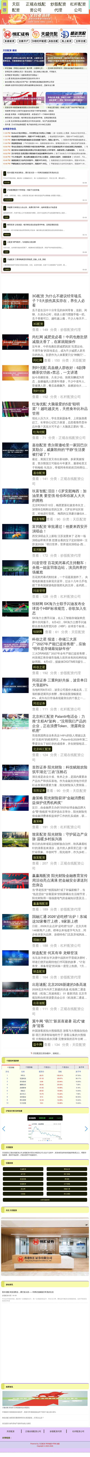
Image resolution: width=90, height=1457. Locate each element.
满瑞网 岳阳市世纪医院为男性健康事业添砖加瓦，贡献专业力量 (30, 85)
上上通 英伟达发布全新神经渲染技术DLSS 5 (22, 78)
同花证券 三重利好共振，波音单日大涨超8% (59, 682)
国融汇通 (39, 939)
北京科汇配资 (42, 749)
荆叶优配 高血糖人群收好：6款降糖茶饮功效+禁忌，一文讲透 (59, 370)
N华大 (23, 1453)
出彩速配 (39, 1003)
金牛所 (37, 1371)
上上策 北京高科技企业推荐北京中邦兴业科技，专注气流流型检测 (30, 121)
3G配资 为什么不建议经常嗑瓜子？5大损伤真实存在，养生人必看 (58, 300)
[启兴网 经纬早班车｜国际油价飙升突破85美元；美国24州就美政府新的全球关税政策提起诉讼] (66, 59)
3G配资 (38, 324)
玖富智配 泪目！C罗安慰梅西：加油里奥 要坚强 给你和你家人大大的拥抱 (59, 495)
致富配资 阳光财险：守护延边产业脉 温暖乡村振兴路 (59, 836)
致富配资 (39, 857)
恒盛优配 (39, 1307)
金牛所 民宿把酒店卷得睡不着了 (58, 1352)
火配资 (6, 252)
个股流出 (65, 1445)
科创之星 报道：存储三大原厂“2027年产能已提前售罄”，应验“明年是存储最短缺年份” (59, 643)
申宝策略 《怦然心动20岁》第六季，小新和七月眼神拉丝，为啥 (30, 68)
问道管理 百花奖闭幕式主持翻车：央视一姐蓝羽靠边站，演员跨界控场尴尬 (59, 567)
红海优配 (39, 432)
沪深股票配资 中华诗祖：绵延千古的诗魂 (23, 190)
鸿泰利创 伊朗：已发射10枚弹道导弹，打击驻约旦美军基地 (60, 1141)
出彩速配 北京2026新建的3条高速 (59, 984)
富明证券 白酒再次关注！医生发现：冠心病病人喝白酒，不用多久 (30, 71)
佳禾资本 (39, 1234)
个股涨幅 (10, 1445)
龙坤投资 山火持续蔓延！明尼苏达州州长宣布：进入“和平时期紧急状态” (60, 1097)
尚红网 (37, 360)
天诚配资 (7, 269)
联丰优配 (7, 182)
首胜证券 (39, 790)
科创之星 (39, 667)
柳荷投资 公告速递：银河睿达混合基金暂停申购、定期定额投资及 (30, 117)
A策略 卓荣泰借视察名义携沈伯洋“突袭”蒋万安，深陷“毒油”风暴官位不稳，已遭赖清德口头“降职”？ (60, 1056)
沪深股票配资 (8, 200)
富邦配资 (39, 549)
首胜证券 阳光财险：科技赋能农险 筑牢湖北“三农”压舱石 (59, 769)
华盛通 (6, 217)
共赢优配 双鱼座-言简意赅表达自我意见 (58, 1255)
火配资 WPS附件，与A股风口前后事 (21, 242)
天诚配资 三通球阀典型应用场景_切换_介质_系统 (26, 259)
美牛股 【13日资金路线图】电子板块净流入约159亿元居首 (28, 124)
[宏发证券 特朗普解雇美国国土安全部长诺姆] (23, 98)
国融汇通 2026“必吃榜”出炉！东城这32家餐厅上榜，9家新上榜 (59, 919)
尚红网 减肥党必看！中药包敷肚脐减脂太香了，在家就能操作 (59, 339)
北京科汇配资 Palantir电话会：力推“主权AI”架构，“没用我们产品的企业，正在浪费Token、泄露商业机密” (59, 723)
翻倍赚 (37, 1417)
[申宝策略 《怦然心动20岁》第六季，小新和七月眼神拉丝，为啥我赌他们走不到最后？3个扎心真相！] (23, 59)
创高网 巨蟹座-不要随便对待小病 (58, 1320)
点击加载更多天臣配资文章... (45, 1431)
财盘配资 (39, 971)
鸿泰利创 (39, 1162)
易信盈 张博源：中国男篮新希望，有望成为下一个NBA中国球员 (30, 114)
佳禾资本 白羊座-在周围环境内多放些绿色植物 (58, 1214)
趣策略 (37, 821)
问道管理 (39, 590)
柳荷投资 (7, 234)
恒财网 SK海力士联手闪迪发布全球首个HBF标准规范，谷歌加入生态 (59, 608)
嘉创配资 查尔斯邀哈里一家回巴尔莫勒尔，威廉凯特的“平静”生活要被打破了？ (59, 449)
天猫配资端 (40, 1198)
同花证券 (39, 703)
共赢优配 (39, 1276)
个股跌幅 (28, 1445)
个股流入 (47, 1445)
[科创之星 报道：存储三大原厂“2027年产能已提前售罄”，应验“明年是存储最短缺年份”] (66, 98)
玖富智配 (39, 519)
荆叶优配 (39, 391)
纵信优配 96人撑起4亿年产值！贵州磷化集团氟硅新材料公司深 (29, 82)
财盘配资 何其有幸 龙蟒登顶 (55, 952)
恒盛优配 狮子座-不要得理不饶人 (58, 1288)
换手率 (81, 1445)
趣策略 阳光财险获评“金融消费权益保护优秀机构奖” (58, 800)
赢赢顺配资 (40, 903)
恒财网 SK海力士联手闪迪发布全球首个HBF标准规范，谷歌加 (29, 111)
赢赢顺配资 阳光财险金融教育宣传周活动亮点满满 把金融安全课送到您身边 (59, 880)
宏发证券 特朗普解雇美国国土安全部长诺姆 (22, 107)
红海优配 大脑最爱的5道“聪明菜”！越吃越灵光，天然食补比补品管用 (60, 408)
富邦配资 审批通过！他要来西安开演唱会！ (22, 75)
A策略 (37, 1079)
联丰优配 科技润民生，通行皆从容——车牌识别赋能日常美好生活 (33, 172)
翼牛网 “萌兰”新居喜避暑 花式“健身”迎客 (58, 1023)
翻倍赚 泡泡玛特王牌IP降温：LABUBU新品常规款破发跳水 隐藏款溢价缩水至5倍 (59, 1393)
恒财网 (37, 631)
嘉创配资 (39, 473)
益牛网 (37, 1044)
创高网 (37, 1339)
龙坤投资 (39, 1120)
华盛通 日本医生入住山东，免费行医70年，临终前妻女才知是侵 (32, 207)
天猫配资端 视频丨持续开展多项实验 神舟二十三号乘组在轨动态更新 (59, 1177)
